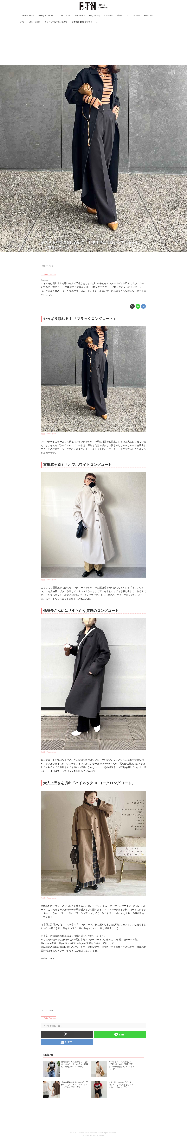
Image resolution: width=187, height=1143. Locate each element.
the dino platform (97, 1136)
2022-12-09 (47, 266)
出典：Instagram (179, 251)
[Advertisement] (93, 44)
